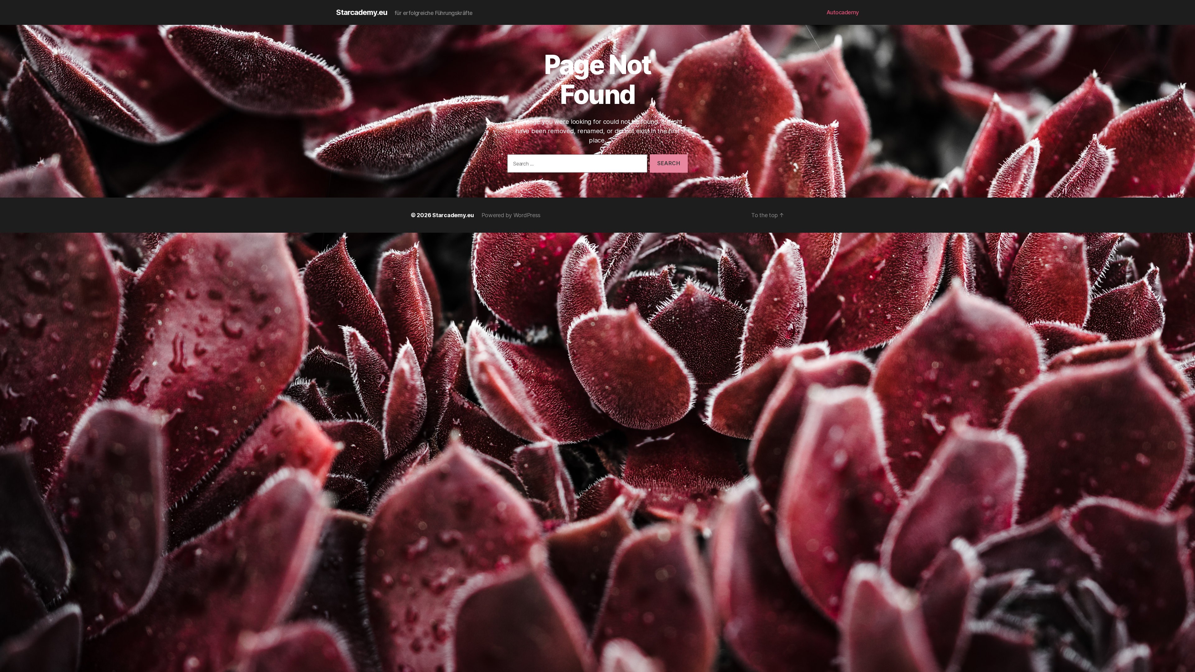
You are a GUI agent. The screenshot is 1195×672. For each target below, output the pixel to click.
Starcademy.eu (361, 12)
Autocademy (843, 12)
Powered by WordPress (511, 215)
